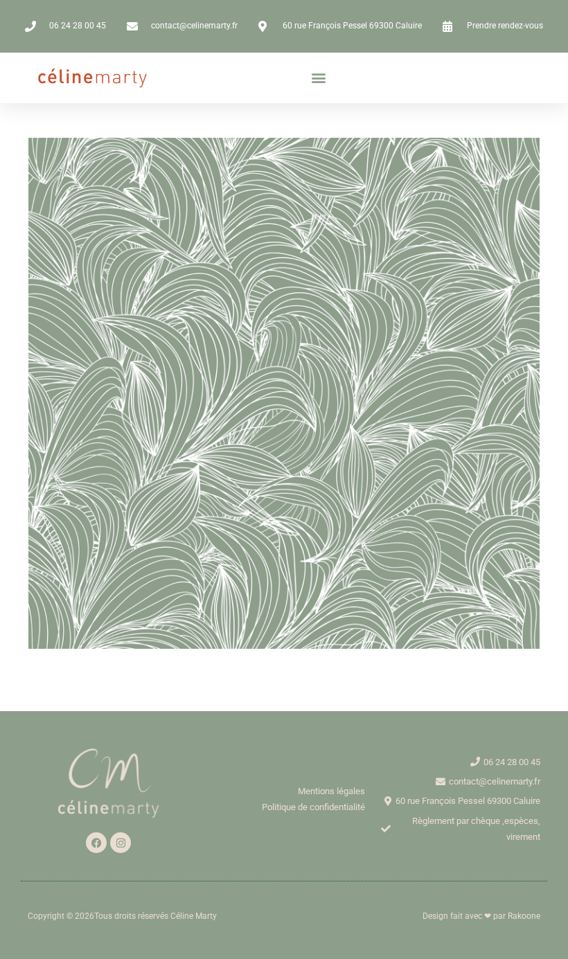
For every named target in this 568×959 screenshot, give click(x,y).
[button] (318, 77)
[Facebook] (96, 842)
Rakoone (524, 916)
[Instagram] (120, 842)
